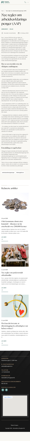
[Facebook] (6, 390)
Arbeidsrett (4, 29)
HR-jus (11, 29)
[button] (28, 2)
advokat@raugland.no (6, 366)
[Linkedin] (2, 390)
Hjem (2, 10)
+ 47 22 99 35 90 (5, 372)
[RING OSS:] (25, 2)
